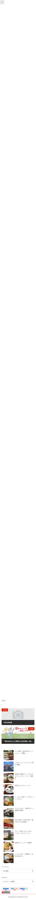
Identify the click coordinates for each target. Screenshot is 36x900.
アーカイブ (5, 867)
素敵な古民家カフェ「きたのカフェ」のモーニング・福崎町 (24, 776)
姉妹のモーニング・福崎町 (23, 843)
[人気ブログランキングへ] (6, 893)
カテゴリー (5, 877)
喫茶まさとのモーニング (22, 785)
